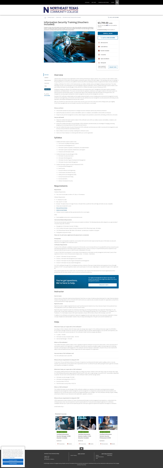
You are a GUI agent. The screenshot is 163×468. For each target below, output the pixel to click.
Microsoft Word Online (61, 208)
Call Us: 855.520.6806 (113, 17)
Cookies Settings (13, 463)
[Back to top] (81, 453)
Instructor (47, 83)
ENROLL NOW (107, 33)
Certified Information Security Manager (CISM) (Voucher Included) (63, 436)
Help (97, 458)
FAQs (46, 86)
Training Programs (51, 17)
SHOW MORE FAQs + (59, 406)
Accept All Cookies (13, 460)
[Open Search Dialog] (117, 2)
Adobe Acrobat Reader (61, 210)
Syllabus (46, 77)
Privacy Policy (83, 464)
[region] (13, 456)
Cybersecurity (58, 17)
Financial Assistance (100, 456)
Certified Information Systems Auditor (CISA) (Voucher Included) (84, 436)
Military (97, 455)
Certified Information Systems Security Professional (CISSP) (106, 436)
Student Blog (109, 455)
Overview (47, 74)
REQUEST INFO (113, 67)
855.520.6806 (47, 95)
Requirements (48, 80)
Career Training (73, 455)
